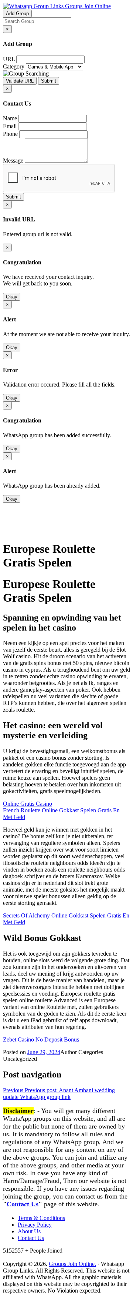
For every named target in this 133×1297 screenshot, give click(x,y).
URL (9, 59)
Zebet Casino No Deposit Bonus (41, 1039)
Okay (11, 297)
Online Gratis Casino (27, 803)
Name (10, 118)
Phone (10, 134)
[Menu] (18, 530)
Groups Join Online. (72, 1264)
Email (10, 126)
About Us (29, 1231)
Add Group (17, 13)
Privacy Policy (35, 1224)
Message (13, 160)
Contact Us (22, 1204)
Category (13, 66)
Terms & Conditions (41, 1218)
